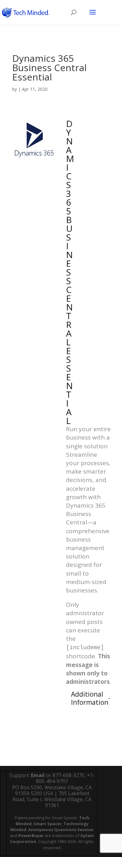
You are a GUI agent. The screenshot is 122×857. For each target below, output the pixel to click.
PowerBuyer (31, 835)
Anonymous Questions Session (61, 829)
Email (38, 775)
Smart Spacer (47, 823)
